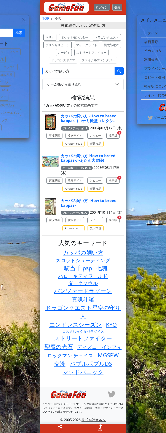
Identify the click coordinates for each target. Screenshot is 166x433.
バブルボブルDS (91, 363)
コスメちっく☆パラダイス (83, 331)
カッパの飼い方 (83, 252)
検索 (19, 32)
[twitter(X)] (112, 393)
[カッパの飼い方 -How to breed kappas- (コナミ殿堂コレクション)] (50, 122)
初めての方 (152, 50)
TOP (45, 18)
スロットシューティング (83, 260)
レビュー (95, 135)
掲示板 (114, 135)
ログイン (102, 7)
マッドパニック (83, 372)
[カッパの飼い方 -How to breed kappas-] (50, 206)
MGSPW (108, 355)
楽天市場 (95, 143)
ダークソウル (83, 283)
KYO (111, 324)
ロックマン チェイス (70, 355)
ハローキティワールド (83, 276)
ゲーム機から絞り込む (64, 84)
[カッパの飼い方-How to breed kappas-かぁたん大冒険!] (50, 161)
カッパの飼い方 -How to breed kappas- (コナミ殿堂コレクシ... (89, 118)
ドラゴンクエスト (107, 37)
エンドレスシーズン (75, 324)
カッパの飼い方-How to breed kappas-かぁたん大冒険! (88, 158)
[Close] (23, 19)
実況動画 (54, 135)
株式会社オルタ (93, 419)
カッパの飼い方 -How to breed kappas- (89, 203)
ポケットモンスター (74, 37)
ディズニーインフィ (99, 347)
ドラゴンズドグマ (63, 60)
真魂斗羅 (83, 299)
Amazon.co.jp (73, 143)
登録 (117, 7)
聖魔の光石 (59, 347)
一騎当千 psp (75, 268)
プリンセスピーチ (57, 45)
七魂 (102, 268)
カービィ (64, 52)
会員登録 (151, 41)
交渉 (59, 363)
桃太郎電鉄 (111, 45)
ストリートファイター (91, 52)
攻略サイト (75, 135)
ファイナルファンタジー (98, 60)
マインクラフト (86, 45)
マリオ (49, 37)
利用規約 (151, 59)
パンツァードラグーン (83, 291)
